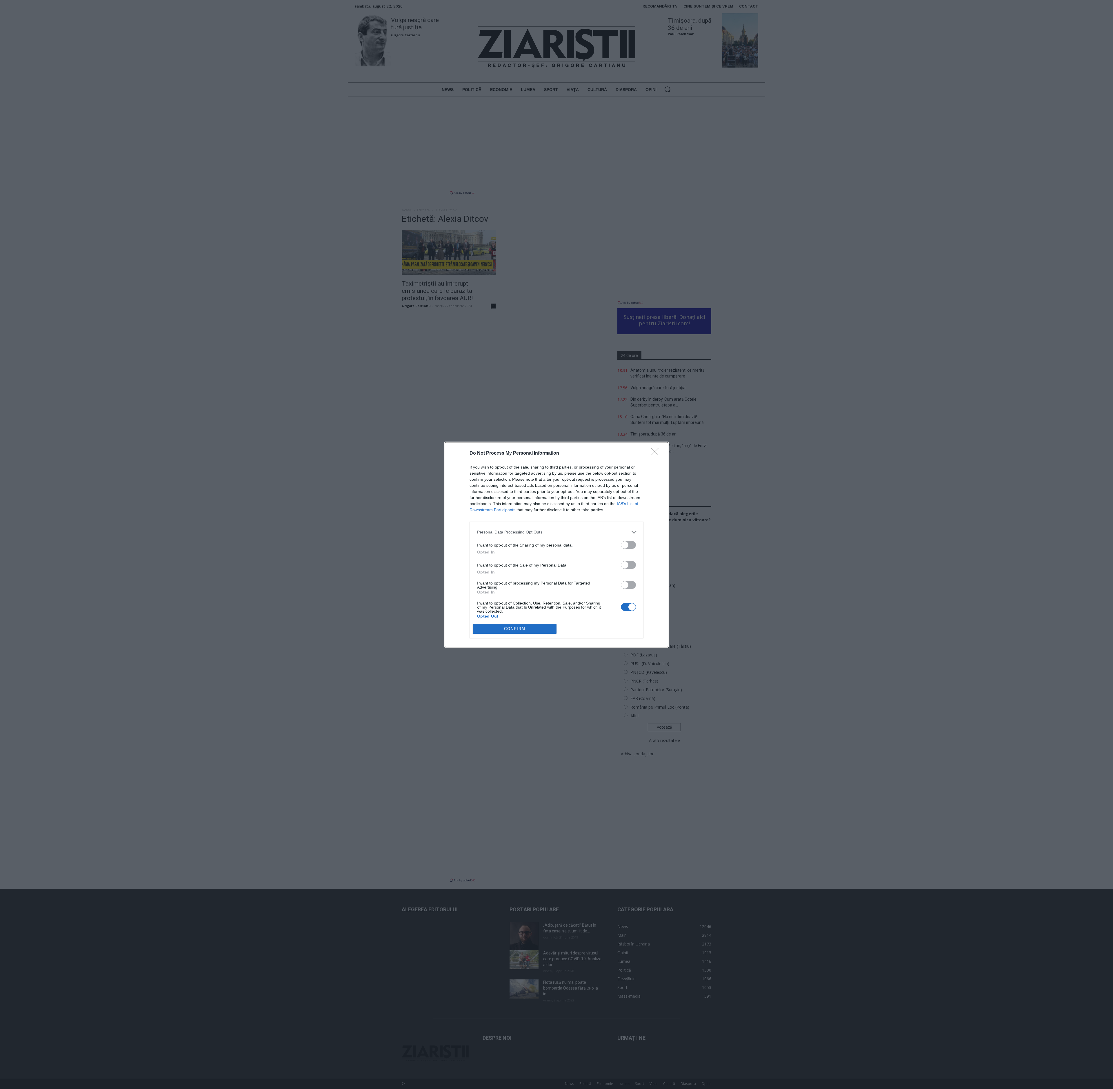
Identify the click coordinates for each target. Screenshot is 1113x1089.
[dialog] (556, 544)
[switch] (628, 545)
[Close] (656, 453)
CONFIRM (514, 629)
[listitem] (556, 532)
